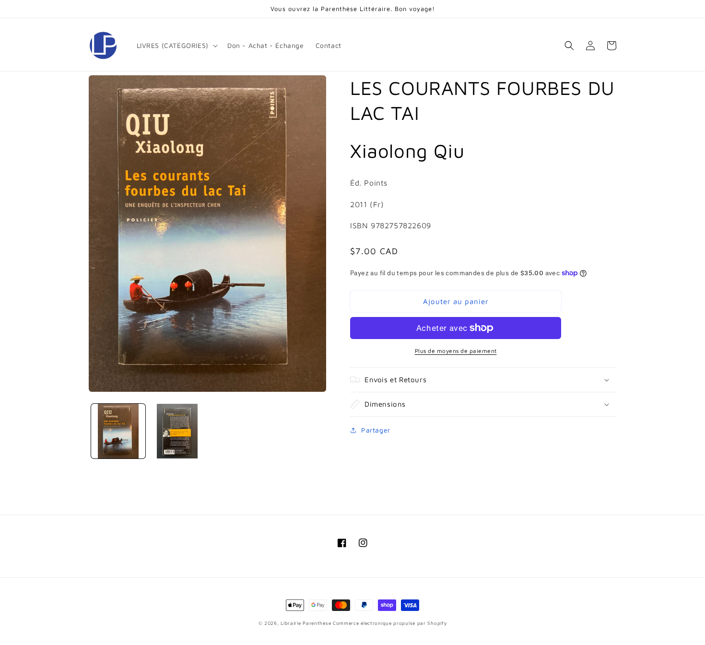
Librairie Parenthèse (306, 623)
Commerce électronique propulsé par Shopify (389, 623)
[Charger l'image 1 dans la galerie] (118, 431)
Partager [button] (375, 430)
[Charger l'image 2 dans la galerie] (177, 431)
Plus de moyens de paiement (456, 350)
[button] (176, 45)
